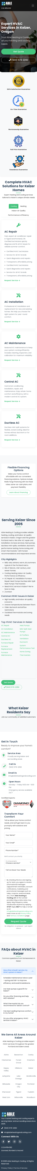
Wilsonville (18, 1097)
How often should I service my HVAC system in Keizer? (15, 971)
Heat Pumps (25, 625)
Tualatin (31, 1092)
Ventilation (24, 638)
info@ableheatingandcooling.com (19, 911)
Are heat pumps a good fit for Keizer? (15, 990)
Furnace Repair (7, 643)
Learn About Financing (18, 492)
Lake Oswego (18, 1077)
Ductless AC (6, 639)
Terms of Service (20, 1168)
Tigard (18, 1092)
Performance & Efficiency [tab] (18, 215)
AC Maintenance (8, 632)
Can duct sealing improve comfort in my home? (17, 1012)
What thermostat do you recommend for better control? (16, 1004)
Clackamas (6, 1060)
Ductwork (24, 642)
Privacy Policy (26, 913)
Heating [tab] (23, 206)
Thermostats (25, 655)
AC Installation (7, 629)
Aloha (6, 1055)
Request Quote (18, 921)
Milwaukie (6, 1084)
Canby (31, 1055)
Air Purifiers (24, 635)
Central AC (5, 636)
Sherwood (6, 1092)
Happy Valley (6, 1069)
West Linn (6, 1097)
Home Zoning (25, 651)
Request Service (11, 280)
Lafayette (6, 1076)
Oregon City (18, 1085)
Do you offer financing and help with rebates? (16, 997)
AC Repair (5, 625)
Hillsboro (18, 1068)
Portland (30, 1084)
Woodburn (31, 1097)
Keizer (30, 1068)
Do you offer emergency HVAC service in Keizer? (15, 1019)
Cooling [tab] (14, 206)
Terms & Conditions (17, 916)
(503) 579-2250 (19, 60)
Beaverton (18, 1055)
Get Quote (18, 51)
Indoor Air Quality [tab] (18, 210)
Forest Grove (18, 1061)
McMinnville (31, 1076)
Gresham (31, 1060)
